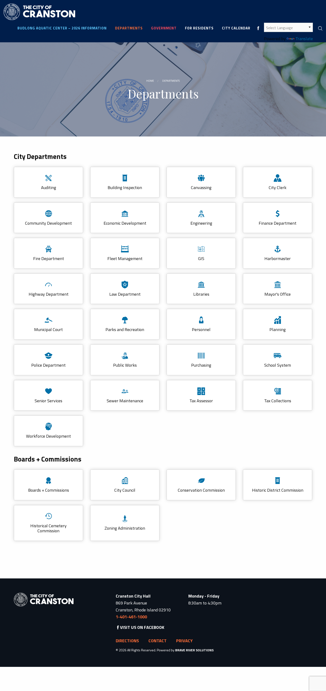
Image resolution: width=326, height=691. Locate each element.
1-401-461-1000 (131, 617)
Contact (157, 640)
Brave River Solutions (194, 650)
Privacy (184, 640)
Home (150, 81)
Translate (304, 38)
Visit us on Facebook (142, 627)
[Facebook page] (258, 28)
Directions (127, 640)
